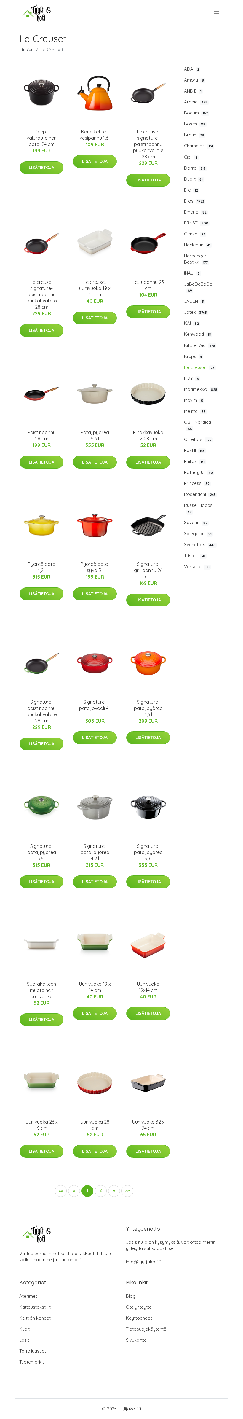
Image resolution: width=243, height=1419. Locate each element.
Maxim (193, 400)
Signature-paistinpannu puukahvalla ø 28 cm (41, 711)
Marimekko (200, 389)
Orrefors (198, 439)
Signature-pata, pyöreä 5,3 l (148, 852)
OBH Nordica (197, 425)
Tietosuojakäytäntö (146, 1329)
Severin (195, 522)
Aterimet (28, 1296)
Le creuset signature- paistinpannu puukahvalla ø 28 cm (148, 144)
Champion (198, 146)
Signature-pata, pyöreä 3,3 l (148, 708)
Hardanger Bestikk (196, 259)
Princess (197, 483)
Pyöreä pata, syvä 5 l (95, 567)
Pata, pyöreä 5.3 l (95, 435)
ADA (191, 69)
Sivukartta (136, 1340)
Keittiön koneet (35, 1318)
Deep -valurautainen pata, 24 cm (42, 138)
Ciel (190, 157)
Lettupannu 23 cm (148, 285)
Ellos (194, 201)
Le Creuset (199, 367)
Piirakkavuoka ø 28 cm (148, 435)
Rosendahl (200, 494)
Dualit (193, 179)
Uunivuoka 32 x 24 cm (148, 1125)
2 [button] (100, 1190)
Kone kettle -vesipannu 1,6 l (95, 135)
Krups (193, 356)
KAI (191, 323)
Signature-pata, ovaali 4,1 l (95, 708)
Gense (194, 234)
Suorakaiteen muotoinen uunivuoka (41, 990)
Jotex (195, 312)
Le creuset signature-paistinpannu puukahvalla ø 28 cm (41, 294)
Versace (197, 566)
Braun (194, 135)
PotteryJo (198, 472)
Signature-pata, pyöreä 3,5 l (41, 852)
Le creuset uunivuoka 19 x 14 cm (95, 288)
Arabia (195, 102)
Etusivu (26, 49)
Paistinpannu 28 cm (42, 435)
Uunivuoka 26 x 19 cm (41, 1125)
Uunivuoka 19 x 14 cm (95, 987)
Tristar (194, 555)
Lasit (24, 1340)
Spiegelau (198, 533)
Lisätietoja (41, 167)
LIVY (191, 378)
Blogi (131, 1296)
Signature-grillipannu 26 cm (148, 570)
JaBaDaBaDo (198, 287)
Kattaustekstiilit (35, 1307)
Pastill (194, 450)
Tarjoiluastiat (32, 1351)
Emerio (195, 212)
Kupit (24, 1329)
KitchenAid (199, 345)
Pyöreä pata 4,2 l (41, 567)
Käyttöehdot (139, 1318)
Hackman (197, 245)
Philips (194, 461)
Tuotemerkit (31, 1362)
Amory (194, 80)
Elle (191, 190)
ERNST (196, 223)
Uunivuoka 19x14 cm (148, 987)
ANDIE (193, 91)
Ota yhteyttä (139, 1307)
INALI (192, 273)
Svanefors (199, 544)
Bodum (196, 113)
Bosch (194, 124)
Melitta (195, 411)
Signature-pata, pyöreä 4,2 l (95, 852)
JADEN (194, 301)
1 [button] (87, 1190)
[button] (114, 1191)
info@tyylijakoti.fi (143, 1261)
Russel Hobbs (198, 508)
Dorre (194, 168)
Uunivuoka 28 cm (94, 1125)
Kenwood (197, 334)
